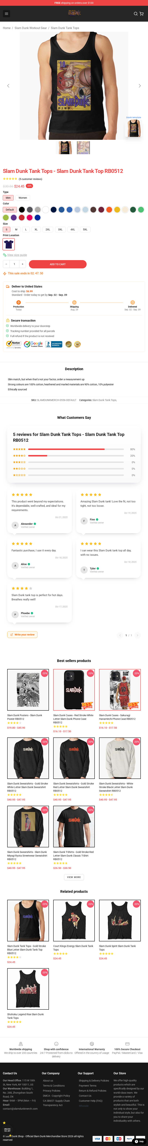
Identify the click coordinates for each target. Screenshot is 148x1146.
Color (6, 203)
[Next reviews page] (137, 635)
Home (6, 28)
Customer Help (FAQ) (91, 1100)
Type (5, 192)
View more (74, 877)
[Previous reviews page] (120, 635)
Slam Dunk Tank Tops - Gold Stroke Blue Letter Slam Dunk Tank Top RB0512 (26, 950)
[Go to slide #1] (64, 147)
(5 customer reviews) (30, 179)
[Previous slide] (8, 86)
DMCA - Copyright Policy (56, 1095)
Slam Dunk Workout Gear (31, 28)
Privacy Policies (51, 1090)
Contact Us (85, 1095)
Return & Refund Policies (92, 1090)
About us (48, 1080)
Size (5, 223)
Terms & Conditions (54, 1085)
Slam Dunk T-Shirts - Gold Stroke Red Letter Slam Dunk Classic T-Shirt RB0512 (73, 856)
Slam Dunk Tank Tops (65, 28)
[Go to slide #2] (83, 147)
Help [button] (141, 1141)
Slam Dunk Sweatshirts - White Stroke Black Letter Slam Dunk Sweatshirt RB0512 (116, 787)
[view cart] (141, 14)
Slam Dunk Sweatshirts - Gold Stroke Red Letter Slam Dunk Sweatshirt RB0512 (73, 787)
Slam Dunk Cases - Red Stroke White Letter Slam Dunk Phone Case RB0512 (73, 719)
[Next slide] (139, 86)
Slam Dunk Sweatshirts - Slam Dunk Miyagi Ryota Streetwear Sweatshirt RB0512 (27, 856)
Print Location (11, 235)
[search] (136, 14)
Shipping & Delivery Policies (94, 1080)
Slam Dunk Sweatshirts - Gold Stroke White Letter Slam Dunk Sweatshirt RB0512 (27, 787)
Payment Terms (87, 1085)
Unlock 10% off (7, 1130)
